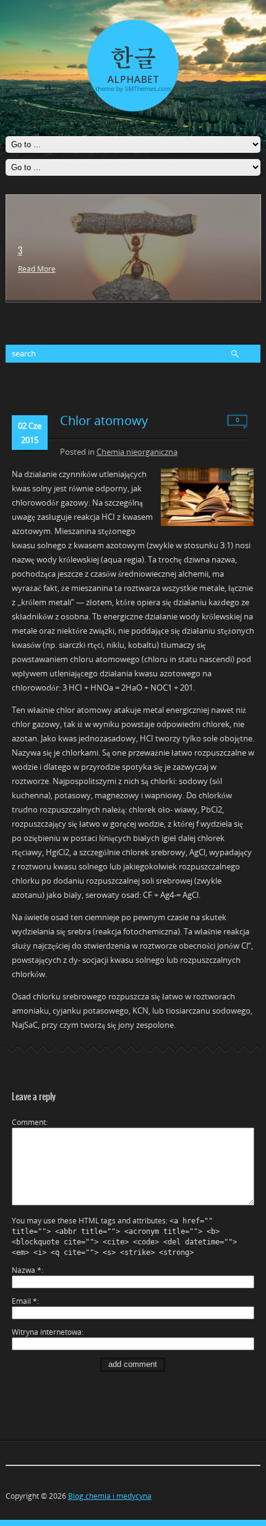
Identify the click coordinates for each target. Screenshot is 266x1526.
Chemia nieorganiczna (137, 451)
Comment (29, 1122)
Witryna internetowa (47, 1332)
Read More (37, 269)
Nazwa (26, 1270)
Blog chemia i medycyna (110, 1496)
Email (24, 1301)
